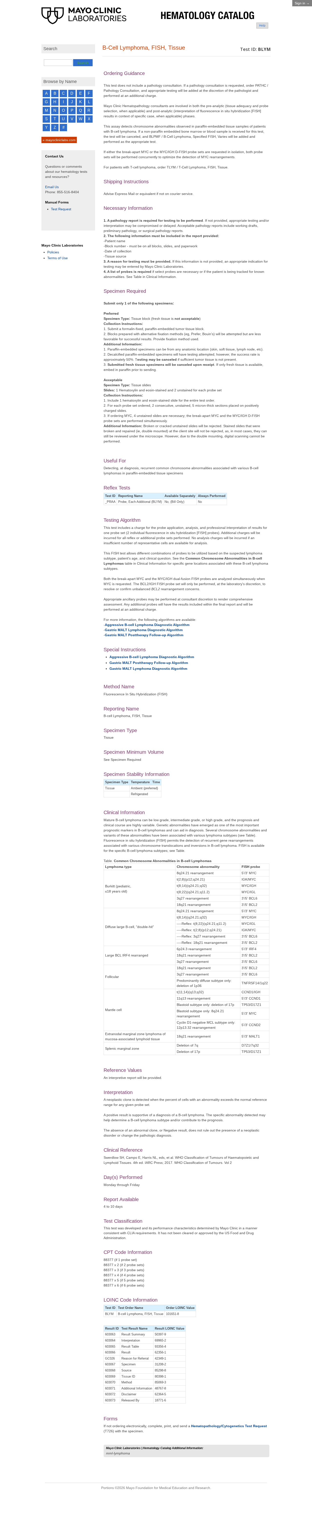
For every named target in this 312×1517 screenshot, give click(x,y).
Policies (53, 252)
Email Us (52, 187)
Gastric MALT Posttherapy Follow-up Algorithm (144, 635)
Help (262, 25)
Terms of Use (57, 258)
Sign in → (302, 3)
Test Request (61, 209)
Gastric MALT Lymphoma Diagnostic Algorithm (144, 630)
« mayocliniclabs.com (59, 140)
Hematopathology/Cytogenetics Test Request (229, 1426)
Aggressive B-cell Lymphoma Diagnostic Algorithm (147, 625)
